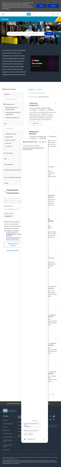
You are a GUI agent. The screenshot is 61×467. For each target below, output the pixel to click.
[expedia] (44, 439)
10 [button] (53, 394)
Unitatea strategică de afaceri (12, 170)
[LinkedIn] (50, 420)
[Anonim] (54, 417)
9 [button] (50, 394)
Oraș (5, 158)
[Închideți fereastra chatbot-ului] (46, 142)
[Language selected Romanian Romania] (53, 14)
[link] (13, 250)
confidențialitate (11, 234)
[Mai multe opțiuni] (25, 439)
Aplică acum (37, 123)
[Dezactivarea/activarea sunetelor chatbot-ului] (43, 142)
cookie (7, 8)
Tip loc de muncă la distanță (12, 177)
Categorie (7, 94)
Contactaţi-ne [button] (52, 426)
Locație (6, 183)
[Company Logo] (28, 14)
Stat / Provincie (8, 153)
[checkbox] (56, 103)
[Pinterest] (54, 420)
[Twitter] (50, 417)
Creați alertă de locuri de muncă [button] (13, 244)
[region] (34, 290)
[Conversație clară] (40, 142)
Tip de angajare (8, 164)
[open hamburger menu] (3, 14)
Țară (5, 123)
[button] (49, 34)
